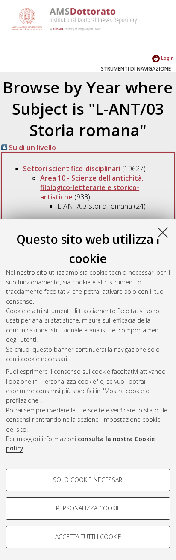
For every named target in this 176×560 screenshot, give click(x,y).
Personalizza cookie (88, 508)
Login (167, 58)
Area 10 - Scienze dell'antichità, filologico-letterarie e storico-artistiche (92, 187)
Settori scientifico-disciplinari (71, 168)
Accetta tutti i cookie (88, 537)
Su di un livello (31, 147)
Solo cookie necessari (88, 480)
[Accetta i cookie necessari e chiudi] (163, 232)
